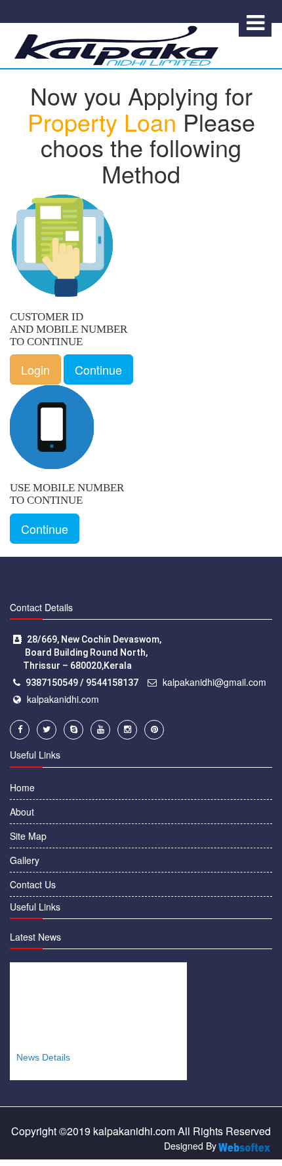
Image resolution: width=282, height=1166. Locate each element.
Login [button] (35, 369)
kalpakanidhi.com (63, 698)
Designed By (190, 1145)
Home (22, 787)
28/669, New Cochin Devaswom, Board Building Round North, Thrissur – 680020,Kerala (87, 652)
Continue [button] (98, 369)
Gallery (24, 860)
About (22, 811)
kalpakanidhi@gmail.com (214, 681)
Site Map (28, 835)
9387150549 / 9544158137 (82, 682)
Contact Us (33, 884)
